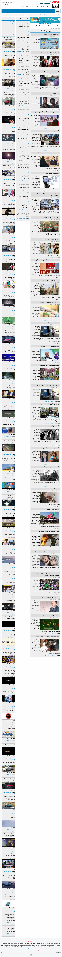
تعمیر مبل (13, 31)
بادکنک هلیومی (12, 25)
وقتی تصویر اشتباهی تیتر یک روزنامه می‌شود (48, 447)
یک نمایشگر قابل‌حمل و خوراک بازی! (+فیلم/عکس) (23, 102)
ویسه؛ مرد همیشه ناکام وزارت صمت (50, 346)
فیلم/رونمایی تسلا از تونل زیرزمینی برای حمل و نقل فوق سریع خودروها (9, 241)
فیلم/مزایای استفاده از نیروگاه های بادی (10, 514)
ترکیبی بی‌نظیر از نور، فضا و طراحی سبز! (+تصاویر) (23, 82)
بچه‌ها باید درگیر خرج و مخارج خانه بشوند (49, 302)
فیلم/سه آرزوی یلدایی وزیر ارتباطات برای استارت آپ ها (9, 260)
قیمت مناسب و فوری (47, 23)
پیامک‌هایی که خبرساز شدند (52, 173)
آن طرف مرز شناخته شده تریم (51, 217)
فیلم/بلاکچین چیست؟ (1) (9, 744)
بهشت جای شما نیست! (53, 93)
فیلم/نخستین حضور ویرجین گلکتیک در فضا (9, 635)
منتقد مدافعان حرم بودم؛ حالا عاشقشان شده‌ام (47, 636)
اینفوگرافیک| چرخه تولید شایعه (51, 34)
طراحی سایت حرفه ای (35, 950)
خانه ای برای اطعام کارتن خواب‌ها (51, 130)
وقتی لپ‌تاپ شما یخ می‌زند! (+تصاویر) (23, 215)
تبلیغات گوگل (12, 21)
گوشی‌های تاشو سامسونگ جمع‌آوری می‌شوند (23, 48)
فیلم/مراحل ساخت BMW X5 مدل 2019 (9, 166)
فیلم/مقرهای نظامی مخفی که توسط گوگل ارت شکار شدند (9, 406)
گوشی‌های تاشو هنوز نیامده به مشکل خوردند (23, 139)
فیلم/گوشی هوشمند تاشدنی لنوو (9, 56)
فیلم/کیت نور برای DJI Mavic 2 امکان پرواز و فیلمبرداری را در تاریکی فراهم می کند (10, 672)
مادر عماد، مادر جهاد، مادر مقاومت (50, 466)
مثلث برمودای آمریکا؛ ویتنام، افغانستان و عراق (47, 531)
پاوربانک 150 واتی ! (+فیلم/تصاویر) (23, 157)
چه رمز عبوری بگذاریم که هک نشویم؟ (23, 93)
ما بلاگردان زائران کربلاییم (52, 509)
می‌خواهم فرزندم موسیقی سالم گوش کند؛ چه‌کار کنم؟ (45, 551)
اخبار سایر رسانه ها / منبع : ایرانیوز (50, 49)
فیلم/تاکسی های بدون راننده (9, 762)
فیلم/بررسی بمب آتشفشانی (9, 424)
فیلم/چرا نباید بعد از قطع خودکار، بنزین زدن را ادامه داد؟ (9, 185)
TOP (2, 952)
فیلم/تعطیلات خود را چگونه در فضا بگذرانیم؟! (9, 496)
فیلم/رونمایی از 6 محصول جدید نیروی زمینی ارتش (9, 38)
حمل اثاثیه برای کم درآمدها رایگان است (49, 322)
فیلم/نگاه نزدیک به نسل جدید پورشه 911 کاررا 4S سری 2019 (8, 877)
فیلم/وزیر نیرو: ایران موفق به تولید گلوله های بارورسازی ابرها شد (8, 460)
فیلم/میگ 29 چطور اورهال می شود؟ (9, 779)
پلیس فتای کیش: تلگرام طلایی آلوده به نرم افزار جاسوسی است (24, 26)
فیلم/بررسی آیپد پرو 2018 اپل (9, 113)
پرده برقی (13, 27)
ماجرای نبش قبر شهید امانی (52, 425)
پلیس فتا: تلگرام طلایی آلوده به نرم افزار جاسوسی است (23, 38)
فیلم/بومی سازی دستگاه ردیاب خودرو (9, 535)
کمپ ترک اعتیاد (12, 29)
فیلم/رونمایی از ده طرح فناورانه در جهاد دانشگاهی (9, 351)
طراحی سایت (41, 23)
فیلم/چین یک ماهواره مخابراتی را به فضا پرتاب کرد (8, 148)
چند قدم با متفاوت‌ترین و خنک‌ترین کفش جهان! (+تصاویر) (24, 187)
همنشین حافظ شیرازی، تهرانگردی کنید (49, 365)
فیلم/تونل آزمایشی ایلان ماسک (9, 313)
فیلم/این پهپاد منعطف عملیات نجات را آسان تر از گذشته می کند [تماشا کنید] (8, 204)
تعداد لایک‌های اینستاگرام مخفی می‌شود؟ (24, 119)
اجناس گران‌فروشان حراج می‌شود (50, 239)
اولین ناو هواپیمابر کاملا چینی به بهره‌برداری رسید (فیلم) (23, 59)
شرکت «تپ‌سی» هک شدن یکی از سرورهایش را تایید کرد (23, 129)
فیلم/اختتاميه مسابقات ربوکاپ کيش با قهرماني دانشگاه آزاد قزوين (10, 916)
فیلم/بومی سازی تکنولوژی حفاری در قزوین (9, 927)
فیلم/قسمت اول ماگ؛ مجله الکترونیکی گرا (9, 223)
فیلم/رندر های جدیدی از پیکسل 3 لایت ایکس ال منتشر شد (10, 896)
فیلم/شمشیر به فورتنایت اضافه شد (9, 816)
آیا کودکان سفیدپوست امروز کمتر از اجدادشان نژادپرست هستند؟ (47, 194)
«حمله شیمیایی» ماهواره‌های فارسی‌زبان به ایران (47, 259)
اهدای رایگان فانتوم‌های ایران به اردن (50, 597)
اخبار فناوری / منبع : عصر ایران (23, 30)
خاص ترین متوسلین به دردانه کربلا (51, 71)
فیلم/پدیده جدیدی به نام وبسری (10, 478)
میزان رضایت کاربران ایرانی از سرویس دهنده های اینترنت (23, 71)
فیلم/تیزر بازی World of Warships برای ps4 (10, 552)
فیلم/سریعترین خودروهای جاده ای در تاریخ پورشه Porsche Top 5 (9, 798)
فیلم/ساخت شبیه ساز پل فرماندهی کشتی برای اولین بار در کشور (9, 855)
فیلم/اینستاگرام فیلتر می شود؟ (9, 130)
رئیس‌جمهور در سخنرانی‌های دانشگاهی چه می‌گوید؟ (46, 111)
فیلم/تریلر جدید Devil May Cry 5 (9, 368)
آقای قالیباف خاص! (54, 488)
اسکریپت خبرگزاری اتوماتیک (28, 948)
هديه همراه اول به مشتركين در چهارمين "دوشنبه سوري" (23, 197)
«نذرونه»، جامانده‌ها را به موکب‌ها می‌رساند (48, 615)
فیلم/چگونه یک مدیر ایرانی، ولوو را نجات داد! (9, 727)
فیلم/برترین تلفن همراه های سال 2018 (9, 653)
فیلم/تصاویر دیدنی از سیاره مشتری (9, 441)
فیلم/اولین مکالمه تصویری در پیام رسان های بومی (9, 386)
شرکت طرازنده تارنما (26, 950)
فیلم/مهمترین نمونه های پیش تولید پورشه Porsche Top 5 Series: (8, 332)
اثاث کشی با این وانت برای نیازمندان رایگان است (47, 385)
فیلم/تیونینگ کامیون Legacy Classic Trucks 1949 (9, 599)
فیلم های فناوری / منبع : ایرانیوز (9, 52)
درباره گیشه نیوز (31, 941)
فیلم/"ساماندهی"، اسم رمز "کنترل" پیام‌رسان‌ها (9, 709)
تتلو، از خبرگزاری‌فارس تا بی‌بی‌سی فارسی (48, 52)
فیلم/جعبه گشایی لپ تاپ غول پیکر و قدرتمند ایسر (9, 295)
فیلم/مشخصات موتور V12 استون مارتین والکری (9, 617)
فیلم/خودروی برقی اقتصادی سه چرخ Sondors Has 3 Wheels (9, 94)
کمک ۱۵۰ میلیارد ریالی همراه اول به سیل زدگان (23, 177)
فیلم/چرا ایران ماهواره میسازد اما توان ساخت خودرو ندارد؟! (10, 75)
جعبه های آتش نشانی (10, 23)
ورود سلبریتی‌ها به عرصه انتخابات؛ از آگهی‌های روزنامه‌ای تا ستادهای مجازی (47, 574)
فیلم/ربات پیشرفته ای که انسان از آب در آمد (9, 581)
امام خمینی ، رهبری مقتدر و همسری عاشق (48, 152)
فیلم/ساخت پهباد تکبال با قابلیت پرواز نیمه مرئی (9, 834)
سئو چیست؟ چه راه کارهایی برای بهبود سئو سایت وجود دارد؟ (23, 167)
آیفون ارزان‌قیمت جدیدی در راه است (23, 148)
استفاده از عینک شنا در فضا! (23, 110)
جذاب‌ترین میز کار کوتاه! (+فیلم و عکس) (24, 206)
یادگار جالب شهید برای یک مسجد (51, 280)
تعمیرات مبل (7, 31)
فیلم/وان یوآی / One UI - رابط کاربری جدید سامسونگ (9, 570)
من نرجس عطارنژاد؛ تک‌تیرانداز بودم (50, 404)
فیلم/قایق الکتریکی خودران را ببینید (9, 692)
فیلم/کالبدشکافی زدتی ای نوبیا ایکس (9, 278)
